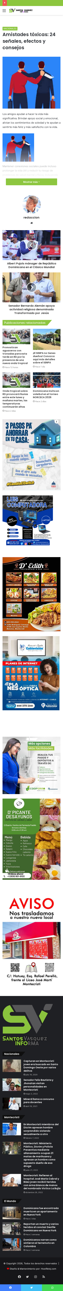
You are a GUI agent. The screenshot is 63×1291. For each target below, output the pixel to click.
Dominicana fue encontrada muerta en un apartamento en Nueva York (41, 1211)
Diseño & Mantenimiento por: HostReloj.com (33, 1268)
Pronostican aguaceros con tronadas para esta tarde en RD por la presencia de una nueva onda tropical (15, 355)
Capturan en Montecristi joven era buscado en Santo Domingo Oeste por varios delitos (41, 1065)
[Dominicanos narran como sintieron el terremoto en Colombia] (12, 1244)
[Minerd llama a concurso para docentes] (12, 1104)
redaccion (31, 217)
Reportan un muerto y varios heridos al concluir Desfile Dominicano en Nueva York (41, 1227)
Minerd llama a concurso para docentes (39, 1100)
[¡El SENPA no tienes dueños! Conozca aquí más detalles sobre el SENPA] (47, 339)
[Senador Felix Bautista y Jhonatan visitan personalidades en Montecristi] (12, 1084)
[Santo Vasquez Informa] (21, 10)
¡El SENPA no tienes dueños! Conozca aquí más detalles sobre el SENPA (44, 357)
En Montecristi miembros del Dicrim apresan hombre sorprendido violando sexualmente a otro (41, 1129)
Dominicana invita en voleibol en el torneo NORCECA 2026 (46, 394)
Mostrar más (30, 181)
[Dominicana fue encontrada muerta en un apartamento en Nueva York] (12, 1213)
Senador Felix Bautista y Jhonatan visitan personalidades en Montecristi (38, 1084)
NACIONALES (10, 28)
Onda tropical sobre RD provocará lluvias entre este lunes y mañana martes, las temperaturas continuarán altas (15, 398)
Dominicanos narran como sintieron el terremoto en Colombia (40, 1243)
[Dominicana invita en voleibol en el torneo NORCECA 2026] (47, 380)
